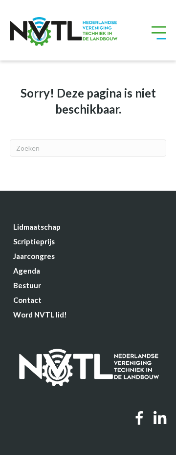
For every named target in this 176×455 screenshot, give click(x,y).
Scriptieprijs (34, 241)
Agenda (26, 270)
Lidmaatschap (37, 226)
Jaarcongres (34, 256)
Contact (27, 300)
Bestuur (27, 285)
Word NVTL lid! (40, 314)
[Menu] (159, 31)
